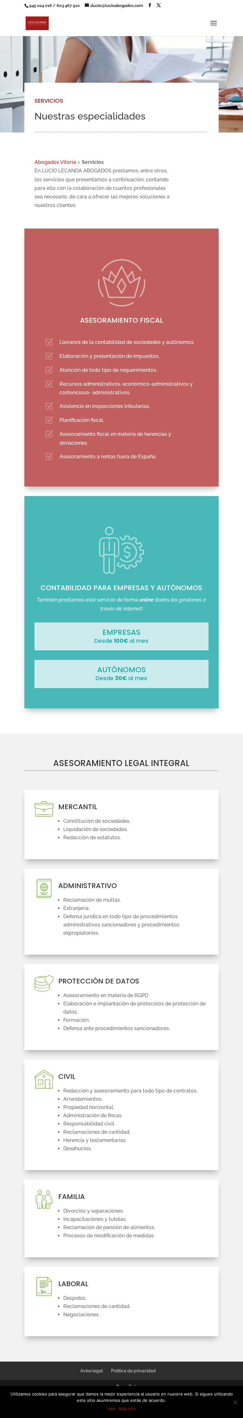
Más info (127, 1408)
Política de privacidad (133, 1370)
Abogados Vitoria (55, 162)
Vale (111, 1408)
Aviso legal (91, 1370)
